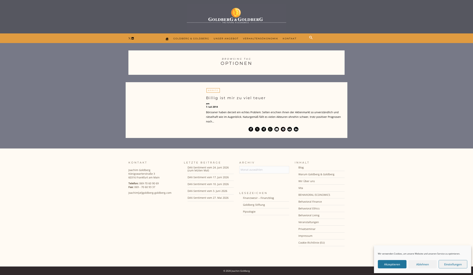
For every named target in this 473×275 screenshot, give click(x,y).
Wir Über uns (306, 181)
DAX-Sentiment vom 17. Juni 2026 (208, 177)
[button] (312, 40)
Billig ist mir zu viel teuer (236, 98)
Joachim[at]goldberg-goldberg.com (149, 192)
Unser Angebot (226, 38)
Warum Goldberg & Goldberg (316, 174)
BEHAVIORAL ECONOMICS (314, 195)
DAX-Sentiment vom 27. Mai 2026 (208, 197)
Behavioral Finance (310, 201)
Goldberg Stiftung (254, 204)
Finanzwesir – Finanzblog (258, 198)
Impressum (305, 236)
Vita (300, 188)
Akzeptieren (392, 264)
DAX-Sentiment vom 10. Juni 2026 (208, 184)
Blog (301, 167)
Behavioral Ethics (309, 208)
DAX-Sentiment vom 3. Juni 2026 (207, 191)
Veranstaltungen (308, 222)
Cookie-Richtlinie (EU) (311, 242)
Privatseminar (307, 229)
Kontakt (290, 38)
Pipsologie (249, 211)
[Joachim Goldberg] (236, 16)
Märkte (213, 90)
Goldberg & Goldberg (191, 38)
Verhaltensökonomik (260, 38)
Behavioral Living (308, 215)
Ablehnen (422, 264)
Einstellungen (453, 264)
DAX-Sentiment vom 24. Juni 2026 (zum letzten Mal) (208, 169)
